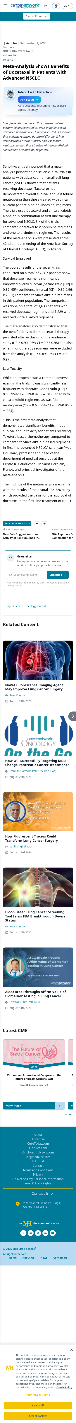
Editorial (38, 1161)
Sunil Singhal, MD (20, 846)
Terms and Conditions (38, 1170)
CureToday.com (38, 1143)
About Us (28, 1257)
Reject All (38, 1405)
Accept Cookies (38, 1416)
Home (13, 1257)
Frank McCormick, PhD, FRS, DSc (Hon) (32, 771)
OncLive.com (38, 1148)
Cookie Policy (64, 1387)
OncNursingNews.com (38, 1152)
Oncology (9, 47)
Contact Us (60, 1257)
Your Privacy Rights (38, 1183)
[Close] (72, 1350)
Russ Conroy (17, 695)
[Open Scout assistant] (56, 6)
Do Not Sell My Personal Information (38, 1179)
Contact (38, 1166)
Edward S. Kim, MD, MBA (24, 1002)
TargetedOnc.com (38, 1157)
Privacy (38, 1174)
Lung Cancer (12, 606)
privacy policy (14, 585)
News (43, 1257)
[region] (38, 1384)
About (38, 1135)
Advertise (38, 1139)
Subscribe (56, 574)
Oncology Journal (35, 606)
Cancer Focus (34, 16)
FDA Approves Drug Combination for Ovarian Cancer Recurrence (23, 536)
